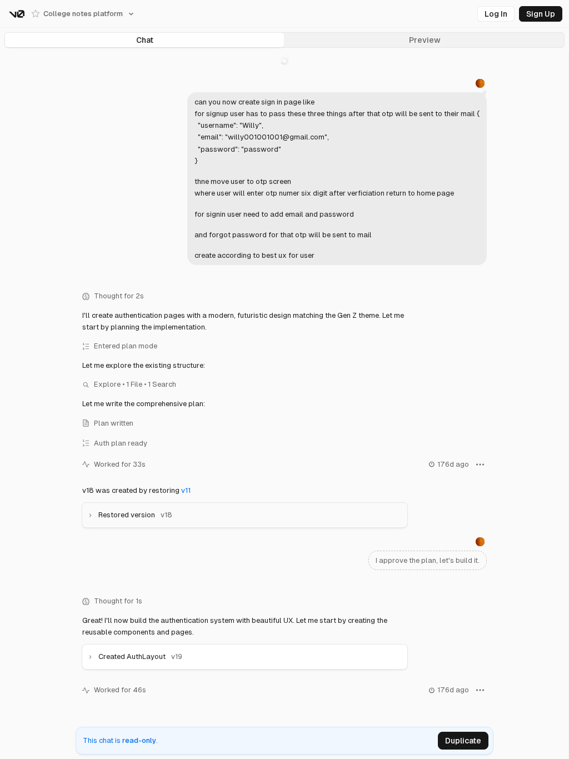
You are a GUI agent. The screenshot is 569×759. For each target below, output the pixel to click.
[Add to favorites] (35, 13)
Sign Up (540, 13)
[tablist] (284, 40)
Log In (496, 13)
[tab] (144, 40)
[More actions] (477, 464)
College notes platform (83, 13)
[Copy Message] (430, 276)
